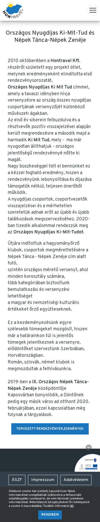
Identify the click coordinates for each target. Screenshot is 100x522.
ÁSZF (17, 480)
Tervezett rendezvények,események (50, 428)
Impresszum (42, 480)
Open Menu (92, 10)
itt (72, 506)
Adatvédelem (76, 480)
